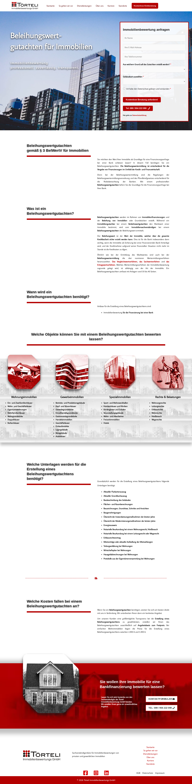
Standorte (123, 5)
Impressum (160, 773)
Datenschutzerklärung (139, 115)
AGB (138, 773)
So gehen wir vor (66, 5)
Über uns (99, 5)
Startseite (50, 5)
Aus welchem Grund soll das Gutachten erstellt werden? (147, 64)
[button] (145, 6)
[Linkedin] (106, 773)
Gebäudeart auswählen (133, 76)
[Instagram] (96, 773)
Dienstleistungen (84, 5)
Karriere (111, 5)
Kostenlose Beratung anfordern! (142, 100)
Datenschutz (147, 773)
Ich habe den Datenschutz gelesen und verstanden (148, 88)
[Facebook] (85, 773)
